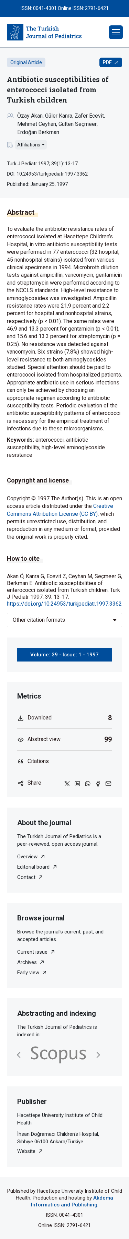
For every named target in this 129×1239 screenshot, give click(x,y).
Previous (19, 1055)
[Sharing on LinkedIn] (77, 783)
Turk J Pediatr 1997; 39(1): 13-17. (43, 163)
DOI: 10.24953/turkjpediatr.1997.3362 (47, 174)
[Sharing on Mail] (108, 783)
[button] (116, 32)
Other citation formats (39, 620)
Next (98, 1055)
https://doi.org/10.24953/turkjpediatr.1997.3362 (64, 603)
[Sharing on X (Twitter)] (67, 783)
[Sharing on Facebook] (98, 783)
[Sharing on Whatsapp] (87, 783)
